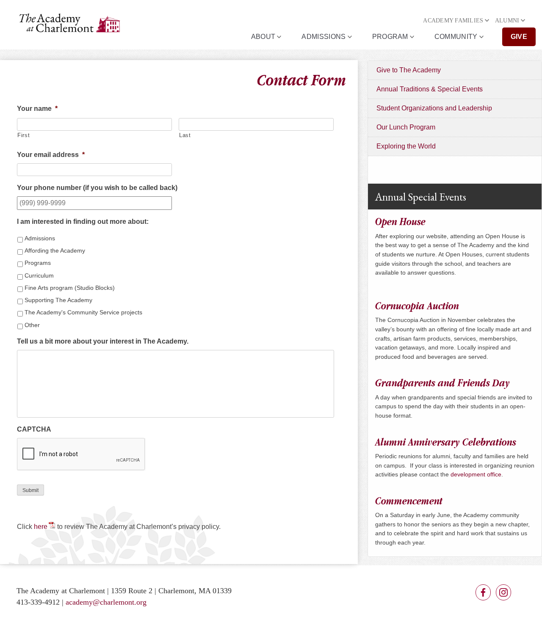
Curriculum (39, 275)
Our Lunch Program (405, 127)
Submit (30, 490)
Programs (38, 262)
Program (390, 36)
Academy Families (453, 20)
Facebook (483, 592)
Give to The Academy (408, 70)
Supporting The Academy (58, 300)
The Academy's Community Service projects (83, 312)
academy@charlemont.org (106, 602)
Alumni (507, 20)
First (23, 135)
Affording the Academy (55, 250)
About (263, 36)
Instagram (503, 592)
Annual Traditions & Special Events (429, 89)
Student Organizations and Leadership (434, 108)
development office (476, 474)
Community (456, 36)
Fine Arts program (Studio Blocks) (70, 287)
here (40, 526)
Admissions (323, 36)
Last (185, 135)
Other (32, 325)
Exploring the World (406, 146)
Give (519, 36)
